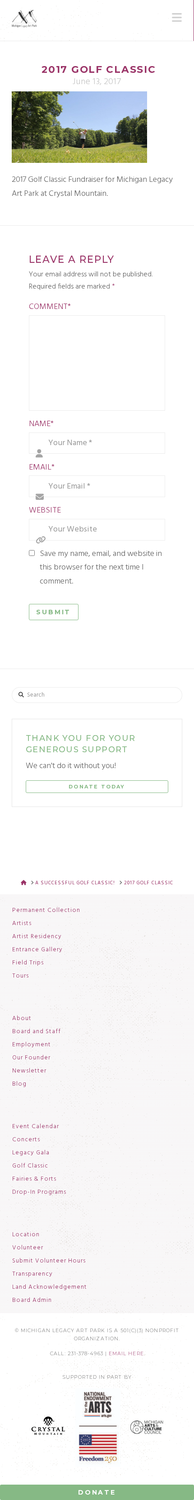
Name (41, 424)
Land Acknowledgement (49, 1287)
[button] (177, 18)
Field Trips (28, 963)
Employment (31, 1044)
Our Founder (31, 1058)
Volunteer (27, 1248)
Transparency (32, 1274)
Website (45, 510)
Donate (97, 1492)
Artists (22, 923)
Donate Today (97, 786)
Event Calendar (35, 1126)
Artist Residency (37, 936)
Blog (19, 1084)
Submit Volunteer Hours (49, 1261)
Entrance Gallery (37, 949)
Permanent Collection (46, 910)
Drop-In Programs (39, 1192)
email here (126, 1354)
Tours (20, 976)
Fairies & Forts (34, 1179)
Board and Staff (36, 1031)
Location (26, 1234)
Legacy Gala (31, 1153)
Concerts (26, 1139)
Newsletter (29, 1071)
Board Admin (32, 1300)
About (22, 1018)
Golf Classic (30, 1166)
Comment (50, 306)
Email (42, 467)
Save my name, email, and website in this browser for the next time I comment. (101, 567)
